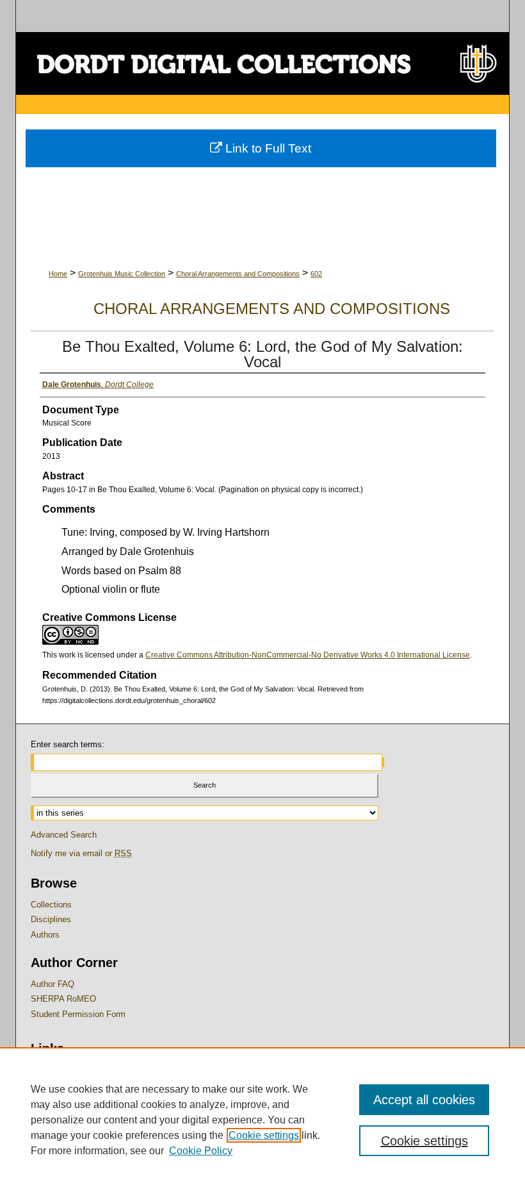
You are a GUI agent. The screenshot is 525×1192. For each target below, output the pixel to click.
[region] (262, 1119)
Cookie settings (264, 1135)
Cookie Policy (200, 1150)
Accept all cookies (424, 1100)
